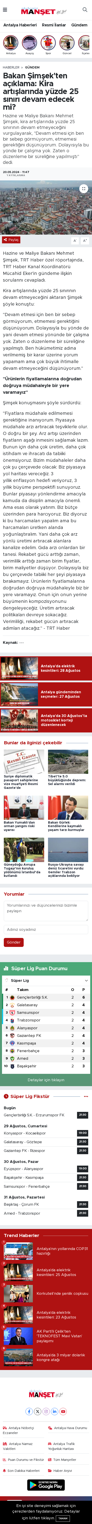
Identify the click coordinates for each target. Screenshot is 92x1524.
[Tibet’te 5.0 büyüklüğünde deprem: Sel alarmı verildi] (68, 761)
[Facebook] (29, 1411)
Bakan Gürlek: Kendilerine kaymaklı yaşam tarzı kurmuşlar (66, 826)
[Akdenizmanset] (44, 9)
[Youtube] (63, 1411)
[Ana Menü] (5, 10)
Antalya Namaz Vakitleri (18, 1446)
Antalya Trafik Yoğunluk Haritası (61, 1446)
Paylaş (14, 240)
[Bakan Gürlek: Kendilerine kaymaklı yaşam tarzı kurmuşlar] (68, 807)
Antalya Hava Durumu (70, 1428)
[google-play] (46, 1486)
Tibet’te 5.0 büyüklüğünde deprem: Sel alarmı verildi (67, 780)
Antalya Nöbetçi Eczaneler (18, 1430)
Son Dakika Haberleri (24, 1471)
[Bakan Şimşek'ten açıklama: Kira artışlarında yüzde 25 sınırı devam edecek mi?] (46, 207)
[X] (37, 1411)
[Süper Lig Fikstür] (86, 1096)
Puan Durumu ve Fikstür (26, 1460)
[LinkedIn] (54, 1411)
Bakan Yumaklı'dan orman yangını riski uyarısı (19, 826)
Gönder (14, 942)
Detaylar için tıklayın (46, 1080)
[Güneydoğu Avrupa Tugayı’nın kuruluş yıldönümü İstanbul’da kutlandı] (24, 850)
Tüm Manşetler (64, 1460)
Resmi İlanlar (54, 25)
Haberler (11, 67)
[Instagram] (46, 1411)
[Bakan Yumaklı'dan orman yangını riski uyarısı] (24, 807)
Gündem (79, 25)
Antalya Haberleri (20, 25)
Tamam (62, 1518)
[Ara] (85, 10)
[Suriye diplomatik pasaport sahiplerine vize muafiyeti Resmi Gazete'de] (24, 761)
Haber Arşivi (63, 1471)
